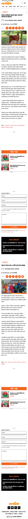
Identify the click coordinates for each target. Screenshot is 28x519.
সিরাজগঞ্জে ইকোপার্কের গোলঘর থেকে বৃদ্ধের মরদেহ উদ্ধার (17, 166)
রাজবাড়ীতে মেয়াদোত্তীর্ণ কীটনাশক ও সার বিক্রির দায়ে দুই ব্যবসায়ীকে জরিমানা (13, 250)
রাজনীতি (12, 159)
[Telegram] (22, 28)
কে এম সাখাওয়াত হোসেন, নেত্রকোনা (13, 20)
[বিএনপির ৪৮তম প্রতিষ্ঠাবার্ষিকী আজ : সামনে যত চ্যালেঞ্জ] (5, 157)
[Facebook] (13, 28)
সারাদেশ (5, 12)
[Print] (7, 28)
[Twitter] (19, 507)
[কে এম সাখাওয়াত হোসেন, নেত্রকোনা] (3, 20)
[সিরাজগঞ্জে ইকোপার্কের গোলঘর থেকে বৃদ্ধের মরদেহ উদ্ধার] (5, 167)
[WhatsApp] (19, 28)
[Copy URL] (10, 28)
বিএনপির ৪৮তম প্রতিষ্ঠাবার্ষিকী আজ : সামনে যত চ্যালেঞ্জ (17, 157)
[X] (16, 28)
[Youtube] (12, 507)
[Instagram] (15, 507)
